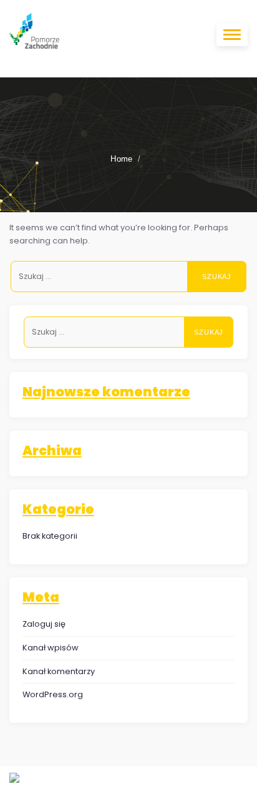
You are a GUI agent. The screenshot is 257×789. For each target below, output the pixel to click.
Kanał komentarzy (58, 671)
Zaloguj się (43, 624)
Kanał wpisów (50, 647)
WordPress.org (52, 694)
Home (121, 159)
